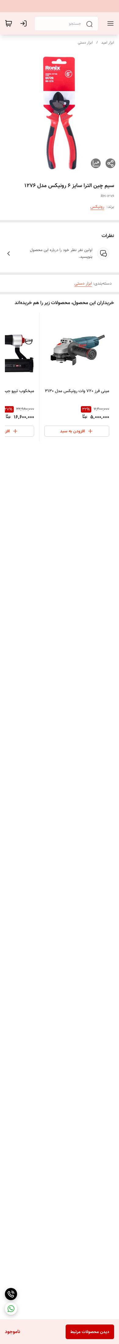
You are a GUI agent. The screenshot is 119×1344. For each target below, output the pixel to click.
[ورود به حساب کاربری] (25, 23)
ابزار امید (107, 42)
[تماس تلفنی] (11, 1294)
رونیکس (97, 206)
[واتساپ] (11, 1309)
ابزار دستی (85, 42)
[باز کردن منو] (109, 23)
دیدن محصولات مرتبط (89, 1331)
